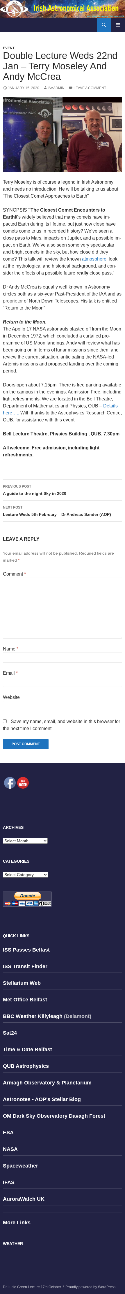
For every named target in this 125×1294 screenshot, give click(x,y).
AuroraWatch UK (23, 1199)
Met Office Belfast (25, 1000)
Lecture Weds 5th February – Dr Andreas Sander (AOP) (57, 511)
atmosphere (94, 258)
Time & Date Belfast (27, 1049)
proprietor (13, 300)
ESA (8, 1132)
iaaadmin (56, 88)
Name (10, 648)
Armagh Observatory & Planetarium (47, 1083)
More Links (17, 1223)
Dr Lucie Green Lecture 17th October (32, 1287)
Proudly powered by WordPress (90, 1287)
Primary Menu (118, 25)
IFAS (9, 1182)
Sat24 (10, 1033)
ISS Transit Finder (25, 966)
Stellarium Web (22, 983)
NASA (10, 1149)
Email (10, 673)
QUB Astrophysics (26, 1066)
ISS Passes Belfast (26, 950)
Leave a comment (90, 88)
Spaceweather (20, 1166)
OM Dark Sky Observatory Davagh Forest (54, 1116)
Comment (14, 574)
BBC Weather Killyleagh (33, 1016)
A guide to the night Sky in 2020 (34, 490)
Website (11, 697)
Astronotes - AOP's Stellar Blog (42, 1099)
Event (9, 48)
